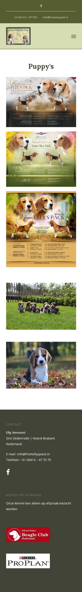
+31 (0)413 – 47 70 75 (36, 460)
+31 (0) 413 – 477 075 (25, 17)
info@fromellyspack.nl (55, 17)
